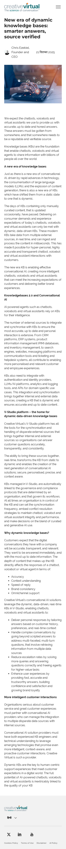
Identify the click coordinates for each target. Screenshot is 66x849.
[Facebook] (8, 834)
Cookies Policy (11, 843)
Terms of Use (27, 843)
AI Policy (53, 843)
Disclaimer (41, 843)
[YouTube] (32, 834)
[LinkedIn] (20, 834)
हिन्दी (9, 817)
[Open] (58, 7)
